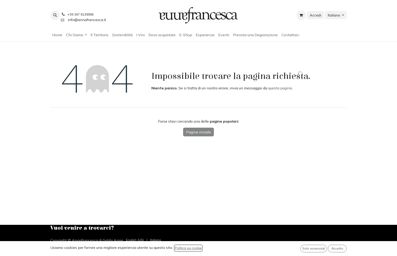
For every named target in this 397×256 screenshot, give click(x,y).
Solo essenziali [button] (313, 248)
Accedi (315, 15)
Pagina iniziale (198, 132)
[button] (55, 15)
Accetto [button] (337, 248)
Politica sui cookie (188, 248)
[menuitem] (57, 34)
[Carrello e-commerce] (301, 15)
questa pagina (280, 88)
